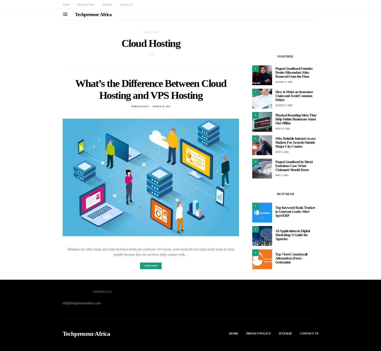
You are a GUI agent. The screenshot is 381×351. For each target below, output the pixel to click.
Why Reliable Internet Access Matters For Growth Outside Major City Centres (295, 142)
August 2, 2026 (284, 105)
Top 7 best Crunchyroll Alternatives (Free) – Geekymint (291, 258)
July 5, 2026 (282, 152)
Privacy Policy (85, 4)
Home (66, 4)
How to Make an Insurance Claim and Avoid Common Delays (294, 96)
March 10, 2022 (161, 106)
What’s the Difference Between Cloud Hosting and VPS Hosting (150, 89)
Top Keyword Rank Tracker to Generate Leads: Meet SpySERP (295, 211)
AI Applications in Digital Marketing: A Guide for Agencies (292, 235)
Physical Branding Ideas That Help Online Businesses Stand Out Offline (295, 119)
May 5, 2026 (281, 175)
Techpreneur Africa (93, 14)
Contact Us (126, 4)
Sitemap (107, 4)
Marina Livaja (140, 106)
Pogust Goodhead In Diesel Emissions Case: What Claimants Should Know (293, 166)
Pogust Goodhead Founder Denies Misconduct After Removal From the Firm (294, 72)
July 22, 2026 (282, 128)
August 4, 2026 (284, 82)
